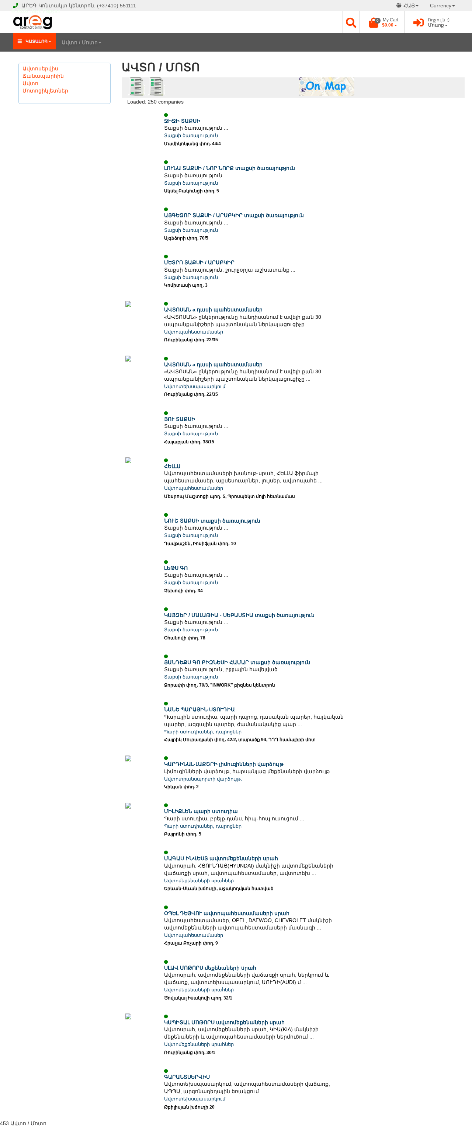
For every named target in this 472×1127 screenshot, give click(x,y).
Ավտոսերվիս (40, 68)
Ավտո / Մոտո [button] (80, 42)
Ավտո (30, 83)
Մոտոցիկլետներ (45, 91)
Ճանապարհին (43, 76)
